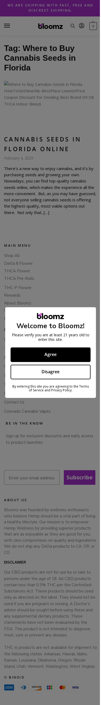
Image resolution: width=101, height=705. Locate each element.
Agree (50, 354)
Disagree (50, 372)
